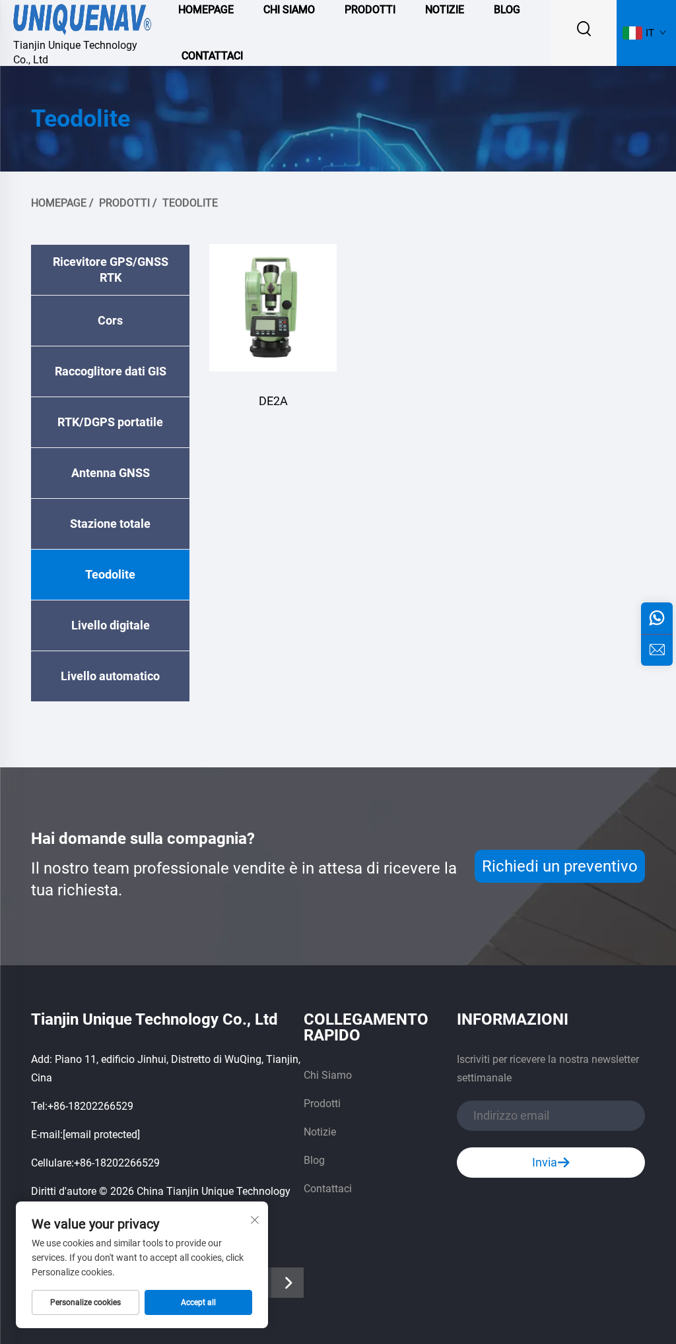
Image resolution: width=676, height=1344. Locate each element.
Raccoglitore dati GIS (110, 371)
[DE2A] (273, 307)
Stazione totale (110, 523)
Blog (314, 1160)
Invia (544, 1162)
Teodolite (190, 203)
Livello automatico (110, 676)
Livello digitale (110, 625)
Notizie (320, 1132)
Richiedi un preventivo (560, 866)
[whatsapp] (657, 618)
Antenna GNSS (110, 473)
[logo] (82, 17)
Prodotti (124, 203)
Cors (110, 320)
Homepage (58, 203)
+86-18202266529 (90, 1106)
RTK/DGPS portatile (110, 422)
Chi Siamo (328, 1075)
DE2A (273, 401)
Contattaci (212, 55)
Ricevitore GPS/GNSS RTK (110, 269)
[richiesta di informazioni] (657, 650)
